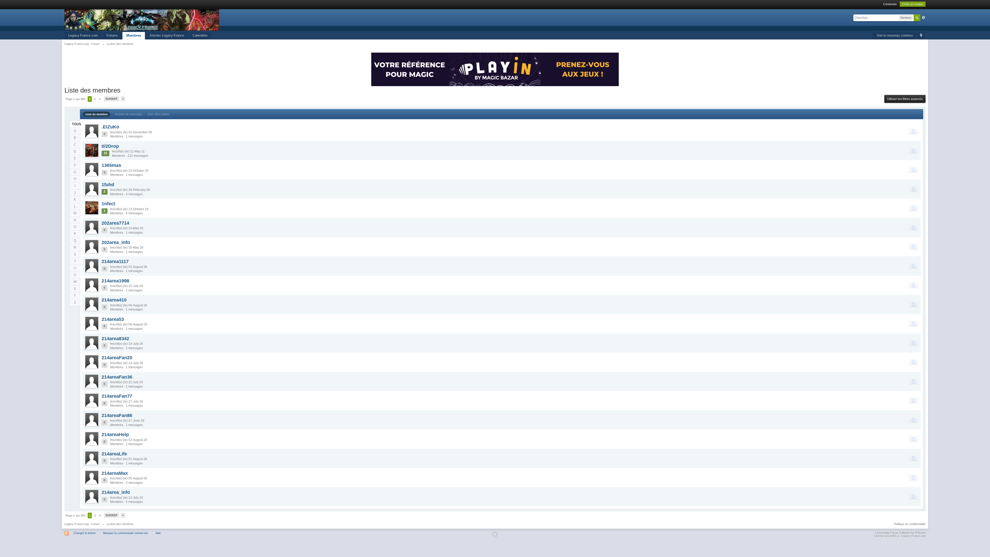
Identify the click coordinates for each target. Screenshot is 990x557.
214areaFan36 (117, 377)
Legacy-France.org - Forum (82, 524)
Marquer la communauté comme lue (125, 533)
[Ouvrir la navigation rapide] (921, 35)
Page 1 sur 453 (75, 99)
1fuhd (108, 184)
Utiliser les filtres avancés (905, 99)
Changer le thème (84, 533)
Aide (158, 533)
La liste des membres (120, 524)
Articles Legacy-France (167, 35)
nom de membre (96, 114)
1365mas (111, 165)
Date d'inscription (158, 114)
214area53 (113, 319)
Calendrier (200, 35)
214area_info (116, 492)
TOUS (76, 124)
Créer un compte (912, 4)
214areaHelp (115, 434)
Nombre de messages (129, 114)
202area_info (116, 242)
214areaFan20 (117, 357)
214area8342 (115, 338)
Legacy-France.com (83, 35)
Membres (133, 35)
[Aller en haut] (495, 534)
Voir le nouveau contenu (895, 35)
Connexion (890, 4)
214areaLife (114, 453)
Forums (112, 35)
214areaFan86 (117, 415)
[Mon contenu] (913, 131)
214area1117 (115, 261)
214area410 (114, 299)
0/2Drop (110, 146)
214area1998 (115, 280)
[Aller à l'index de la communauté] (141, 20)
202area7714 (115, 223)
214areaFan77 (117, 396)
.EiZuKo (110, 126)
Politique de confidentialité (910, 524)
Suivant (111, 98)
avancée (923, 17)
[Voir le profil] (92, 131)
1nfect (108, 203)
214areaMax (115, 473)
